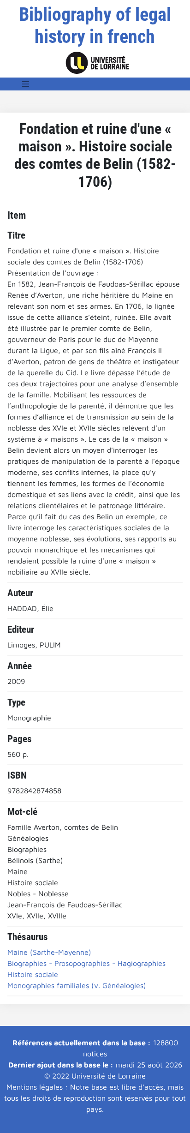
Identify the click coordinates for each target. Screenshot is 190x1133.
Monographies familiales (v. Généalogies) (76, 985)
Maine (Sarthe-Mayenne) (49, 952)
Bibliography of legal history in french (95, 26)
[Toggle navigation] (26, 84)
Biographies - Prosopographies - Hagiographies (86, 963)
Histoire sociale (32, 974)
